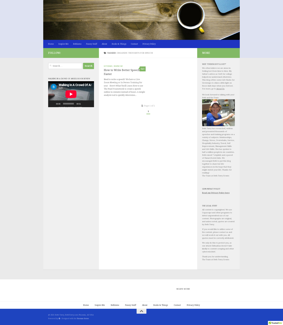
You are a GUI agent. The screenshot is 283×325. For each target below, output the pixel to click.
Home (51, 44)
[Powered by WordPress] (59, 318)
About (104, 44)
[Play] (52, 103)
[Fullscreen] (89, 103)
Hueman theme (83, 318)
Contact (134, 44)
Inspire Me (63, 44)
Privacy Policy (149, 44)
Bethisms (77, 44)
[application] (71, 94)
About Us (220, 89)
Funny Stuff (91, 44)
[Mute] (84, 103)
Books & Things (119, 44)
